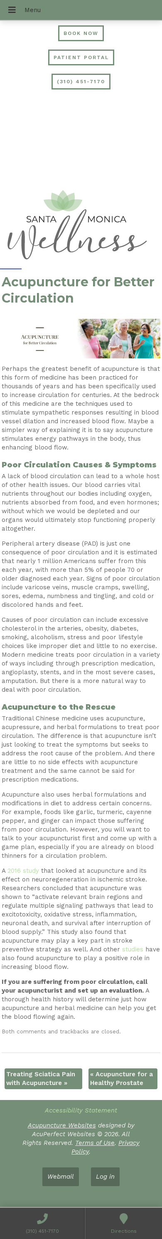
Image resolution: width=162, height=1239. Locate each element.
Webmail (60, 1176)
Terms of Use (95, 1143)
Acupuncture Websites (62, 1125)
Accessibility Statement (81, 1110)
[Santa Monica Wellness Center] (81, 226)
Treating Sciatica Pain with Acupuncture (40, 1078)
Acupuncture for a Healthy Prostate (121, 1078)
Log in (105, 1176)
